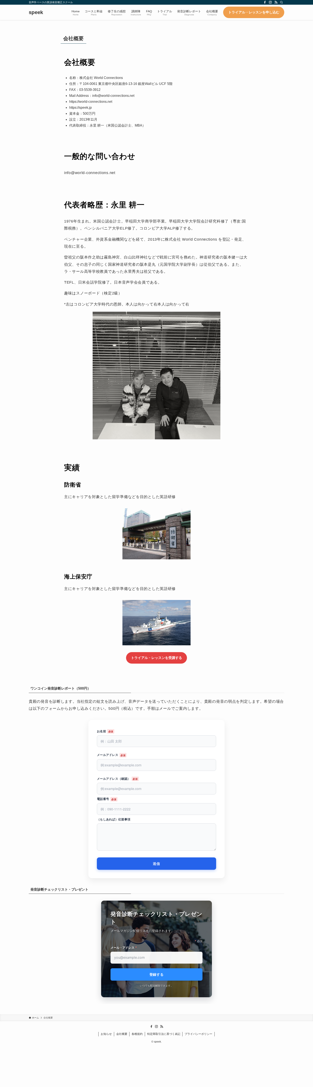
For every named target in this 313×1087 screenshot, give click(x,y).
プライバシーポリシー (198, 1034)
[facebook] (265, 2)
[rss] (276, 2)
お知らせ (106, 1034)
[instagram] (270, 2)
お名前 (101, 731)
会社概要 (121, 1034)
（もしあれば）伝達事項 (113, 819)
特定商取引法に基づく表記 (163, 1034)
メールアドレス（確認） (113, 778)
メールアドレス (107, 755)
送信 (156, 863)
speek (36, 12)
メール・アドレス (124, 947)
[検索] (281, 2)
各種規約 (137, 1034)
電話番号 (103, 799)
